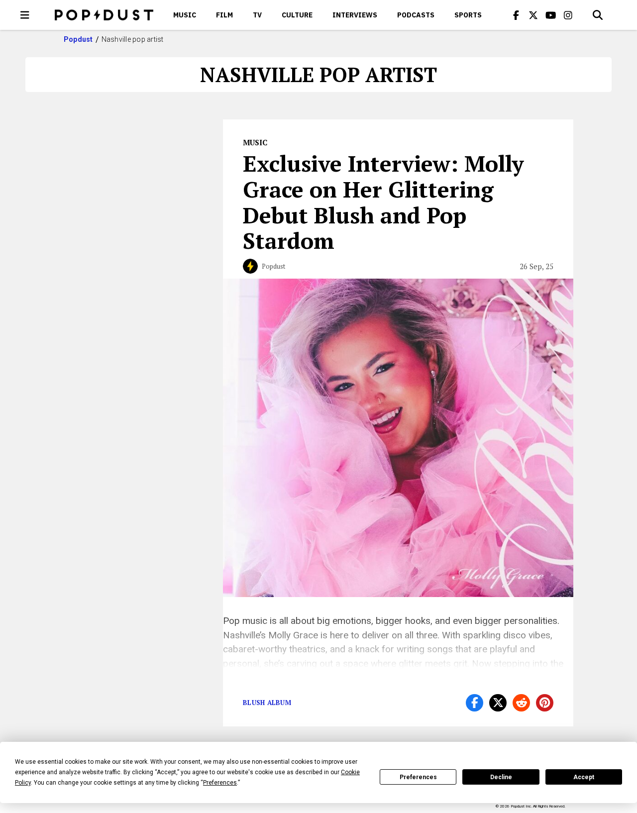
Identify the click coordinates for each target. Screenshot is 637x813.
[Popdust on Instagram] (568, 15)
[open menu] (25, 15)
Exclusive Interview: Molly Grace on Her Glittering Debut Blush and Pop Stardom (383, 201)
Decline (501, 777)
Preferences (418, 777)
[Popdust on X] (533, 15)
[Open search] (598, 15)
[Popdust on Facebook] (516, 15)
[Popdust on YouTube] (550, 15)
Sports (468, 14)
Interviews (354, 14)
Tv (257, 14)
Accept (583, 777)
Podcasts (415, 14)
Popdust (78, 39)
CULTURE (297, 14)
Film (224, 14)
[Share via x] (498, 702)
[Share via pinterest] (544, 702)
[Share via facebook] (474, 702)
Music (184, 14)
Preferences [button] (220, 782)
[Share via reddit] (521, 702)
